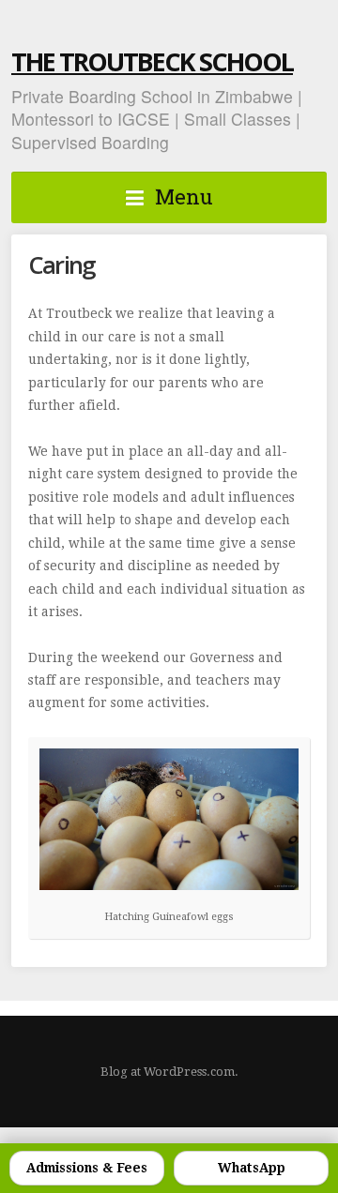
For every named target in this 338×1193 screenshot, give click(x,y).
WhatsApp (251, 1167)
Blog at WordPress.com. (169, 1072)
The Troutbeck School (152, 61)
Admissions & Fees (86, 1167)
